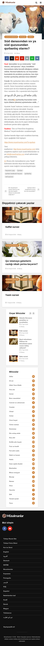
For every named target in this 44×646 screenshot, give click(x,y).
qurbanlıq (28, 173)
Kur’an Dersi (7, 547)
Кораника (6, 573)
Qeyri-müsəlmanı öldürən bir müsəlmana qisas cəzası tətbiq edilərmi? (25, 343)
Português (7, 578)
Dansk (5, 604)
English (6, 552)
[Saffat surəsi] (22, 215)
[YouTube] (10, 528)
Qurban (30, 36)
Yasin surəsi (12, 295)
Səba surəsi (23, 356)
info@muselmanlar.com (15, 154)
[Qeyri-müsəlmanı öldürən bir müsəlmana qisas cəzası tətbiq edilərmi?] (13, 341)
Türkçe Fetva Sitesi (10, 543)
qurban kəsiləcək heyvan (13, 173)
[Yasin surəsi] (22, 283)
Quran (31, 211)
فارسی (5, 582)
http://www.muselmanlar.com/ (24, 149)
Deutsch (6, 560)
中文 (4, 587)
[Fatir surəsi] (13, 333)
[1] (14, 100)
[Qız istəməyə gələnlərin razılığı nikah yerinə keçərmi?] (22, 249)
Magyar (6, 608)
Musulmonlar (8, 569)
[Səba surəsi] (13, 358)
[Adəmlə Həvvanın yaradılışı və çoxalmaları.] (13, 320)
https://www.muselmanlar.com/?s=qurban (19, 142)
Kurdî (5, 600)
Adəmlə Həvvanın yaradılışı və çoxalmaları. (25, 320)
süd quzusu (9, 176)
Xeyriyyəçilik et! (9, 627)
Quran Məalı (10, 214)
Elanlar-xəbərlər (11, 36)
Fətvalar (23, 36)
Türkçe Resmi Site (9, 539)
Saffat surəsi (12, 227)
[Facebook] (4, 528)
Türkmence (7, 613)
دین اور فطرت (7, 617)
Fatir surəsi (23, 331)
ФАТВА (6, 565)
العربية (5, 556)
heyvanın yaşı (10, 170)
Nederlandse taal (9, 595)
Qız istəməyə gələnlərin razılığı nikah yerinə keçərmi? (21, 262)
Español (6, 591)
